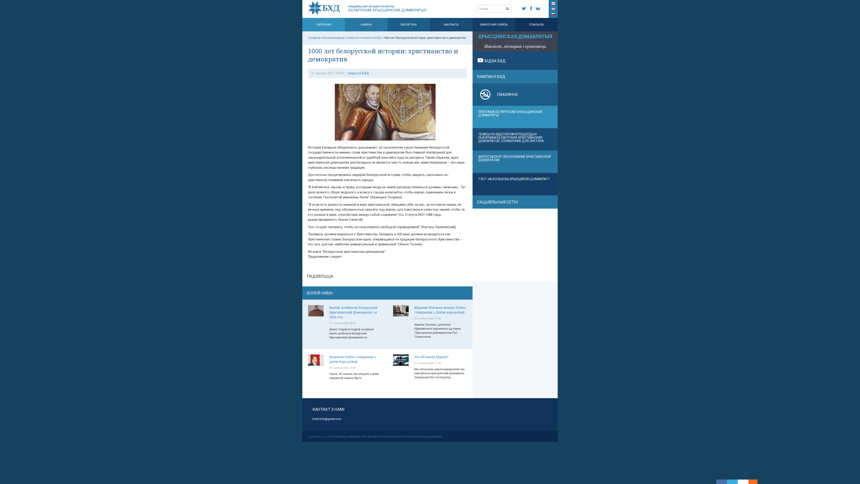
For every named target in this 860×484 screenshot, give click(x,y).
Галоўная (323, 24)
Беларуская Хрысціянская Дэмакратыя (387, 8)
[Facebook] (721, 482)
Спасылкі (536, 24)
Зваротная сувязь (494, 24)
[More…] (750, 482)
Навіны (366, 24)
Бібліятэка (409, 24)
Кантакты (451, 24)
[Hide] (755, 482)
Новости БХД (358, 73)
